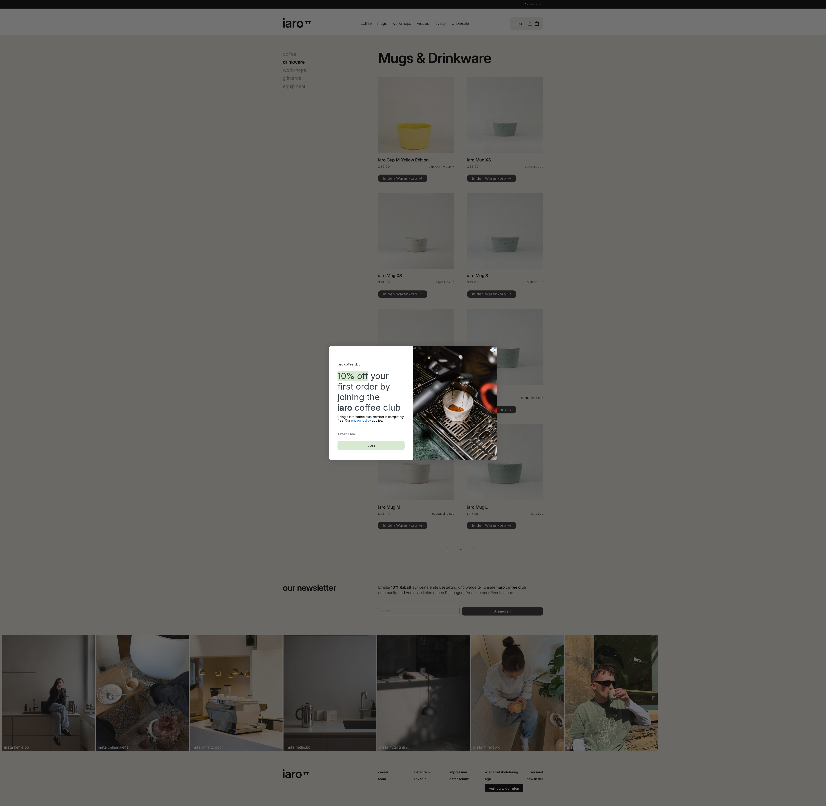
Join (371, 445)
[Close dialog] (493, 350)
